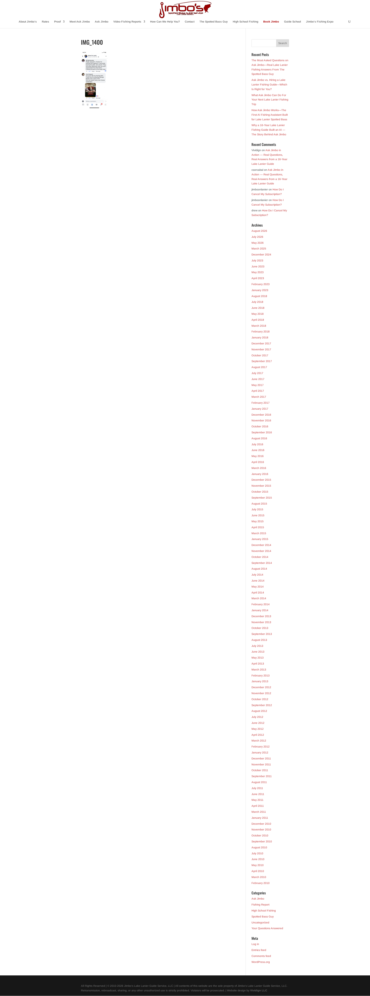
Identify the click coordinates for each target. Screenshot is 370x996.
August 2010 (259, 847)
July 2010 (257, 853)
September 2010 (261, 841)
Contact (189, 21)
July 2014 (257, 574)
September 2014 (261, 562)
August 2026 (259, 230)
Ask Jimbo (101, 21)
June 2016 (257, 450)
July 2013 (257, 645)
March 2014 (258, 598)
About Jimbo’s (28, 21)
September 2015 (261, 497)
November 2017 (261, 349)
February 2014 (260, 604)
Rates (45, 21)
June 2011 (257, 794)
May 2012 (257, 728)
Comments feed (261, 955)
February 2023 (260, 284)
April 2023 (257, 278)
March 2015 (258, 533)
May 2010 (257, 865)
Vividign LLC (258, 990)
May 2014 (257, 586)
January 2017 (259, 408)
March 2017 (258, 396)
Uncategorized (260, 922)
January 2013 (259, 681)
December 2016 (261, 414)
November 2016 (261, 420)
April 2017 (257, 390)
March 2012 (258, 740)
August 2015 (259, 503)
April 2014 (257, 592)
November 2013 (261, 622)
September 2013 (261, 633)
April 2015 (257, 527)
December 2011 (261, 758)
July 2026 (257, 236)
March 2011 (258, 811)
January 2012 (259, 752)
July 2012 (257, 716)
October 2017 (259, 355)
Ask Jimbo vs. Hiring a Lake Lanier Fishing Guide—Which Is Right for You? (269, 84)
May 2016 (257, 456)
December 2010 (261, 823)
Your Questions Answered (267, 928)
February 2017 (260, 402)
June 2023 (257, 266)
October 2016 (259, 426)
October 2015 (259, 491)
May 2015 (257, 521)
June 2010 (257, 859)
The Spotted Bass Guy (213, 21)
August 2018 (259, 296)
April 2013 (257, 663)
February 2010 (260, 883)
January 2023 (259, 290)
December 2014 (261, 545)
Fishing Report (260, 904)
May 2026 (257, 242)
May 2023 (257, 272)
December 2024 (261, 254)
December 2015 (261, 479)
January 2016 (259, 473)
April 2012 (257, 734)
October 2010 (259, 835)
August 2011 (259, 782)
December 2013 (261, 616)
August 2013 (259, 639)
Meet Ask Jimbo (80, 21)
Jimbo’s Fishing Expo (319, 21)
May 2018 (257, 313)
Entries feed (258, 950)
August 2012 (259, 710)
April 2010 (257, 871)
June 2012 (257, 722)
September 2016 (261, 432)
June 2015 (257, 515)
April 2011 (257, 805)
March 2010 (258, 877)
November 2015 (261, 485)
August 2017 (259, 367)
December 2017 (261, 343)
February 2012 (260, 746)
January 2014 (259, 610)
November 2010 (261, 829)
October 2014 (259, 556)
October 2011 (259, 770)
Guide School (292, 21)
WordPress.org (260, 961)
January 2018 (259, 337)
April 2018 (257, 319)
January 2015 (259, 539)
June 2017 (257, 379)
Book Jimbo (271, 21)
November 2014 (261, 550)
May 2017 (257, 385)
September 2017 (261, 361)
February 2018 (260, 331)
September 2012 (261, 705)
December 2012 (261, 687)
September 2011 (261, 776)
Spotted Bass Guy (262, 916)
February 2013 (260, 675)
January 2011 (259, 817)
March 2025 (258, 248)
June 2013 (257, 651)
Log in (255, 944)
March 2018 (258, 325)
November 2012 (261, 693)
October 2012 (259, 699)
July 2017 (257, 373)
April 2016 (257, 462)
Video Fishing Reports (127, 21)
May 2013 (257, 657)
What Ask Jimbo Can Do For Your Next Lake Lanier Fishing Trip (269, 100)
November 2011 (261, 764)
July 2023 (257, 260)
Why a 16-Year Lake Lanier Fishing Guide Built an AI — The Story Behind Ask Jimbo (268, 130)
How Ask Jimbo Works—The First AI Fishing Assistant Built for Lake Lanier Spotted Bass (269, 115)
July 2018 (257, 301)
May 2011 (257, 799)
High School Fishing (245, 21)
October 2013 (259, 627)
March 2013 (258, 669)
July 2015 (257, 509)
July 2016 (257, 444)
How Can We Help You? (165, 21)
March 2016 (258, 468)
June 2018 (257, 307)
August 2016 (259, 438)
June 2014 (257, 580)
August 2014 (259, 568)
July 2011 (257, 788)
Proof (57, 21)
